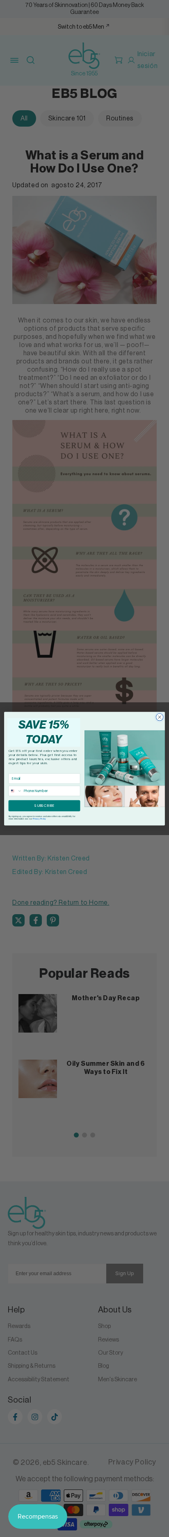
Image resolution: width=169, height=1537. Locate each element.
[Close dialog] (159, 717)
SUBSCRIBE (44, 805)
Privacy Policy (39, 818)
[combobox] (15, 791)
